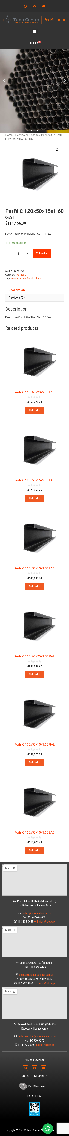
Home (9, 135)
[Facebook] (34, 6)
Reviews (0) (16, 297)
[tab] (34, 290)
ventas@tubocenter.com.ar (36, 913)
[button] (35, 31)
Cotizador (41, 253)
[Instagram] (25, 6)
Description (16, 290)
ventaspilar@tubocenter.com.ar (36, 974)
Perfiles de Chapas (27, 135)
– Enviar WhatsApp (44, 921)
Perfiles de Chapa (32, 278)
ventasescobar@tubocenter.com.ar (36, 1036)
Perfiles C (47, 135)
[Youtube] (43, 6)
